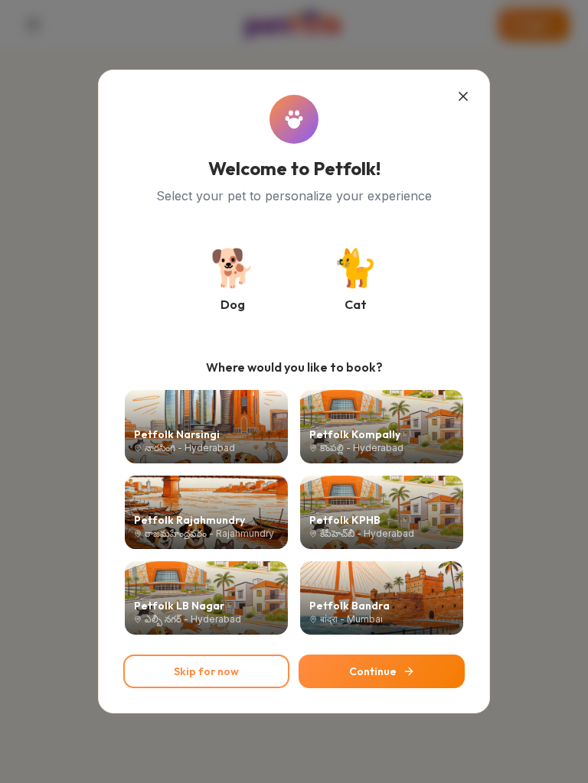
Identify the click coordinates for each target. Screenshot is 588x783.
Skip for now (206, 671)
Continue (373, 671)
